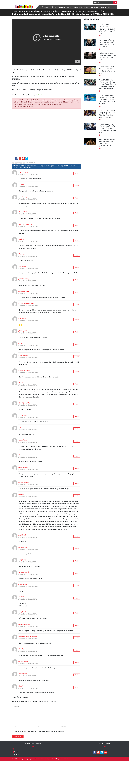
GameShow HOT (65, 7)
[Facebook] (94, 752)
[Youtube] (105, 752)
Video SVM (94, 7)
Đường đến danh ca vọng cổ (26, 11)
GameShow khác (81, 7)
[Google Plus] (98, 752)
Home (14, 11)
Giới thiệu (44, 7)
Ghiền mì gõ (105, 7)
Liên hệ (53, 7)
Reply (77, 173)
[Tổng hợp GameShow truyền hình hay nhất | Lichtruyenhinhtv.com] (24, 7)
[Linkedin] (102, 752)
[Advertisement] (46, 133)
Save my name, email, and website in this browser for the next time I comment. (39, 731)
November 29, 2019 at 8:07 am (28, 174)
